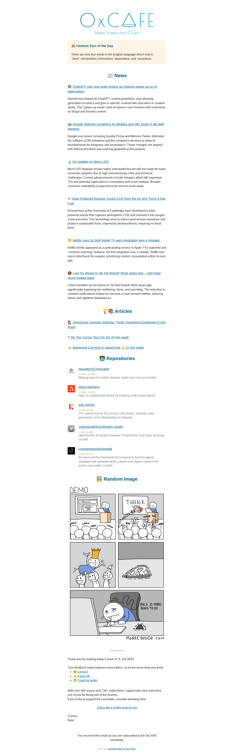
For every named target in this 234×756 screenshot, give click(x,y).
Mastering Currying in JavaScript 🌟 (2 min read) (108, 347)
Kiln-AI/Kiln (87, 405)
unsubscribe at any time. (122, 748)
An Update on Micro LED (90, 162)
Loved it (83, 671)
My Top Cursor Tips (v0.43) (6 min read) (100, 337)
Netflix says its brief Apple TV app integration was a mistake (116, 240)
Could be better (87, 680)
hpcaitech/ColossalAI (94, 369)
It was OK (84, 676)
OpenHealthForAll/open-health (101, 427)
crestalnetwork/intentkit (95, 449)
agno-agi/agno (89, 387)
